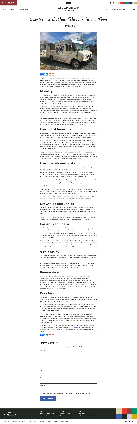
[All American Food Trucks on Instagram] (110, 3)
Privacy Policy (52, 421)
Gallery (105, 10)
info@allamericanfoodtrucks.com (87, 415)
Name (42, 370)
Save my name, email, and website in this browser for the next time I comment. (66, 393)
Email (42, 378)
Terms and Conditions (36, 421)
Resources (24, 10)
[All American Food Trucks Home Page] (68, 6)
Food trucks (43, 106)
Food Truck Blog (118, 10)
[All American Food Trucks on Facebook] (116, 3)
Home (4, 10)
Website (42, 385)
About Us (13, 10)
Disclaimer (64, 421)
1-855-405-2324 (82, 413)
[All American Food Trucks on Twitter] (113, 3)
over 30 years (73, 327)
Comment (43, 350)
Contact (132, 10)
